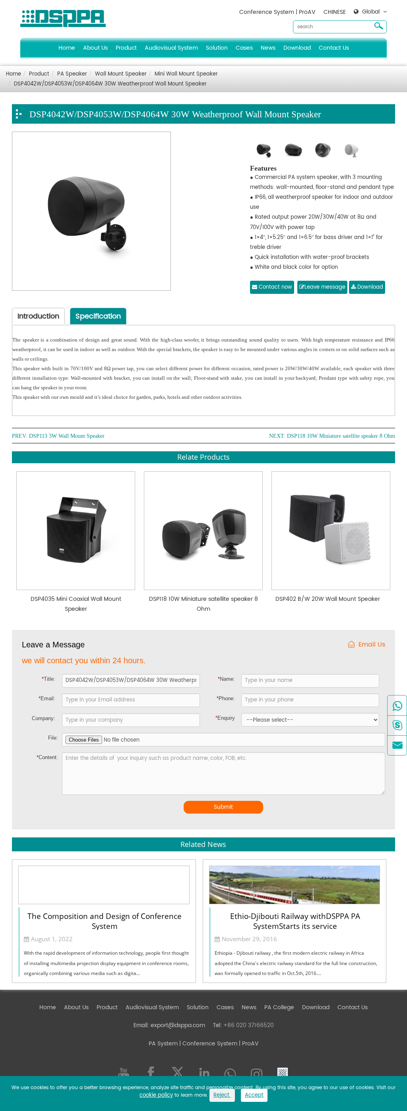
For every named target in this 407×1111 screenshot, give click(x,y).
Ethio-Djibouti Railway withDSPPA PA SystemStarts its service (295, 920)
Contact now (274, 287)
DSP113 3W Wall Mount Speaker (67, 436)
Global (371, 12)
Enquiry (225, 718)
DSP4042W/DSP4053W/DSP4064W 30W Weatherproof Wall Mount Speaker (110, 84)
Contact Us (334, 47)
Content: (47, 757)
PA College (279, 1007)
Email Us (372, 645)
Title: (48, 679)
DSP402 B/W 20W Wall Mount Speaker (327, 599)
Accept (254, 1095)
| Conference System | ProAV (218, 1043)
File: (53, 738)
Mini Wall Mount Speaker (186, 74)
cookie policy (156, 1095)
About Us (95, 47)
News (268, 47)
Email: (47, 698)
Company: (43, 718)
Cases (244, 47)
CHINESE (335, 12)
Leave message (324, 287)
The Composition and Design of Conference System (104, 920)
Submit (223, 807)
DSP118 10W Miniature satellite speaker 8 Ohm (341, 436)
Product (126, 47)
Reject (222, 1095)
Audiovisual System (171, 47)
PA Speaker (72, 74)
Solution (217, 47)
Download (297, 47)
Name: (226, 679)
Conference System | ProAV (277, 12)
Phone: (226, 698)
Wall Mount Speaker (121, 74)
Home (66, 47)
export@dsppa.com (178, 1025)
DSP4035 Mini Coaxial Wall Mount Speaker (76, 604)
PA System (163, 1043)
